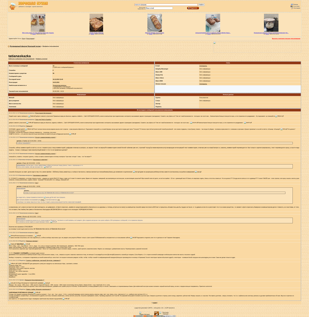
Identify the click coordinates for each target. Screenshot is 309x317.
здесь (42, 200)
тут (59, 200)
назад (155, 302)
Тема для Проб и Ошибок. (43, 119)
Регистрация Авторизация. (43, 113)
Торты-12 (29, 126)
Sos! (36, 183)
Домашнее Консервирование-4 (34, 280)
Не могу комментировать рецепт (45, 137)
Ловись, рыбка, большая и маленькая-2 (38, 289)
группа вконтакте (37, 6)
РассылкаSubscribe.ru (141, 8)
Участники (296, 6)
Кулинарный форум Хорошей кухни (25, 46)
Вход (23, 38)
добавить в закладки (25, 6)
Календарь (297, 8)
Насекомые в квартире (40, 159)
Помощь (295, 4)
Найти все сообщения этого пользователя (21, 58)
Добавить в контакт (41, 58)
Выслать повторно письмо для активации (286, 38)
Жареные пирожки (31, 241)
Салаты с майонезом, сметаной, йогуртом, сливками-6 (43, 260)
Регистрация (30, 38)
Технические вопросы (59, 85)
